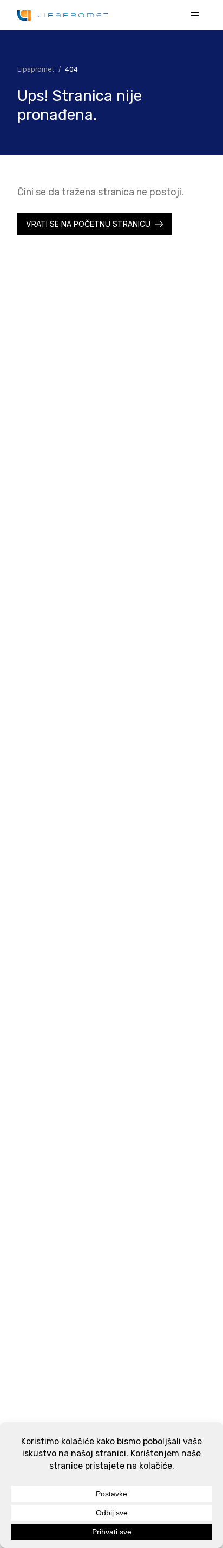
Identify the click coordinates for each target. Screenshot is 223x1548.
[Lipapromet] (62, 15)
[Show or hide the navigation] (195, 15)
